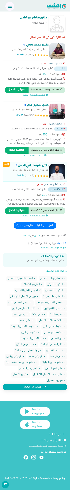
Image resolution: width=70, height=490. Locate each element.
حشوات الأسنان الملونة (23, 327)
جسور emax (20, 315)
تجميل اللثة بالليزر (53, 309)
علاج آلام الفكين (54, 369)
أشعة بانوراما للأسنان (51, 279)
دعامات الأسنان (54, 351)
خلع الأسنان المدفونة (33, 339)
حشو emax (26, 321)
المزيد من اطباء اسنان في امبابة (35, 225)
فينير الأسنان (20, 375)
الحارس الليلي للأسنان (27, 291)
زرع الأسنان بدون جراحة (27, 351)
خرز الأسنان (57, 339)
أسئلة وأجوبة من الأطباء (52, 440)
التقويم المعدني (54, 291)
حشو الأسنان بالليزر (53, 327)
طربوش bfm (56, 357)
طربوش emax (36, 357)
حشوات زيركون (29, 333)
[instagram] (35, 458)
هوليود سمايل (55, 381)
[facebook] (27, 458)
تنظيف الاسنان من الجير (25, 309)
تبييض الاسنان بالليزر (19, 303)
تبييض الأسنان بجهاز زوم (49, 303)
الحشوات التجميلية (53, 297)
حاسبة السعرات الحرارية (52, 452)
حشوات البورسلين (53, 333)
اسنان (44, 64)
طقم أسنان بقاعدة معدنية (20, 363)
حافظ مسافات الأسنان (50, 321)
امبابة (27, 236)
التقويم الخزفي (55, 285)
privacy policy (58, 479)
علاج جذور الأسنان (29, 369)
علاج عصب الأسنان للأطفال (48, 375)
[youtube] (43, 458)
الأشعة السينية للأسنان (20, 279)
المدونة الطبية (56, 434)
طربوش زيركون (14, 357)
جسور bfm (37, 315)
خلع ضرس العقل (25, 345)
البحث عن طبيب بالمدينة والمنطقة (46, 446)
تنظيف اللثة (56, 315)
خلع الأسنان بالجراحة (52, 345)
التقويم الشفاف (31, 285)
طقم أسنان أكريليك (52, 363)
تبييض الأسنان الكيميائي (23, 297)
